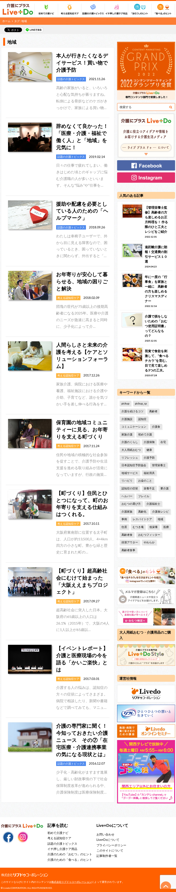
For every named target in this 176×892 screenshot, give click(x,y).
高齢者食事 (128, 550)
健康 (149, 450)
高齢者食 (126, 534)
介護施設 (126, 419)
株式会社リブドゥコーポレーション (71, 881)
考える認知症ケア (59, 838)
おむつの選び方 (131, 503)
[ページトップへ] (165, 886)
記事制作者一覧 (106, 856)
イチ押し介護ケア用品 (62, 849)
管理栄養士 (159, 465)
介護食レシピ (160, 511)
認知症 (142, 419)
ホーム (6, 21)
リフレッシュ (129, 457)
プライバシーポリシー (111, 845)
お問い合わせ (105, 834)
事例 (124, 519)
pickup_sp (141, 403)
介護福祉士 (153, 503)
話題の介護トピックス (62, 843)
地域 (160, 519)
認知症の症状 (129, 488)
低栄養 (153, 527)
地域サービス (129, 473)
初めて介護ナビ (57, 833)
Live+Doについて (107, 840)
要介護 (164, 488)
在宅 (163, 442)
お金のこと (145, 480)
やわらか (149, 542)
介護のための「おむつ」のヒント (69, 854)
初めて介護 (145, 434)
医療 (166, 527)
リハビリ (126, 480)
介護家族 (126, 511)
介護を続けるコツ (132, 411)
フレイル (143, 496)
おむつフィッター (149, 534)
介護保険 (149, 442)
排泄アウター (129, 542)
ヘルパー (126, 496)
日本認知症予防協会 (133, 465)
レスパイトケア (142, 519)
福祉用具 (149, 473)
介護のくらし (129, 442)
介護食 (156, 426)
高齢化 (142, 511)
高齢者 (153, 411)
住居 (124, 527)
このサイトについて (109, 850)
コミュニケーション (133, 426)
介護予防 (149, 457)
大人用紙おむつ (131, 450)
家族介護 (126, 434)
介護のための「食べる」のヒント (69, 859)
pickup (125, 403)
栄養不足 (149, 488)
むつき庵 (138, 527)
